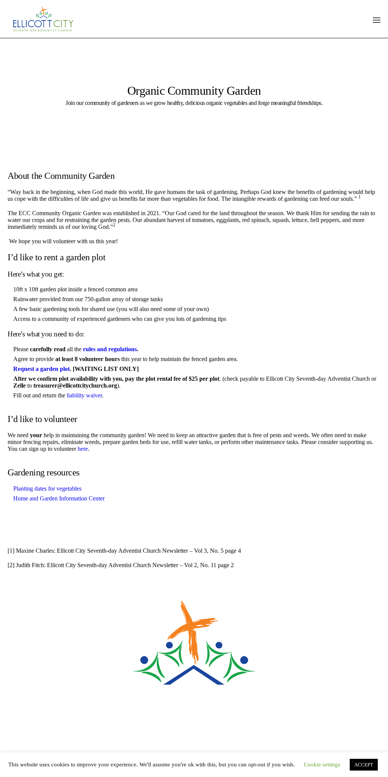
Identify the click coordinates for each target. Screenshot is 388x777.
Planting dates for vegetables (47, 488)
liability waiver (84, 395)
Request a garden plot (41, 369)
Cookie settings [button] (322, 764)
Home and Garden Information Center (59, 498)
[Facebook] (178, 725)
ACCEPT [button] (363, 765)
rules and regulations (110, 349)
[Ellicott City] (194, 646)
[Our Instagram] (210, 725)
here (83, 449)
